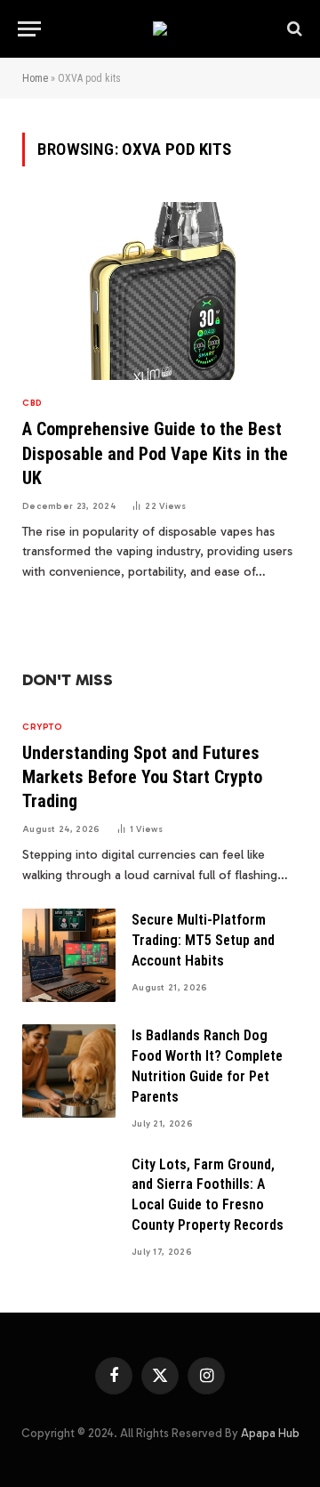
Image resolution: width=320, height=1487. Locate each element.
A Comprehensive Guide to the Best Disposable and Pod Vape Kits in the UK (155, 453)
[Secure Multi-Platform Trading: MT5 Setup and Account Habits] (69, 955)
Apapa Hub (270, 1433)
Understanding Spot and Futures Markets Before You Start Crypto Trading (142, 777)
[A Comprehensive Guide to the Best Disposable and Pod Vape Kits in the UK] (160, 291)
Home (35, 78)
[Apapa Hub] (160, 28)
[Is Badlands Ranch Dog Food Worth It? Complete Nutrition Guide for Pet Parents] (69, 1071)
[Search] (293, 29)
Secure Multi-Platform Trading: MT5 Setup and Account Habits (203, 940)
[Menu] (29, 29)
